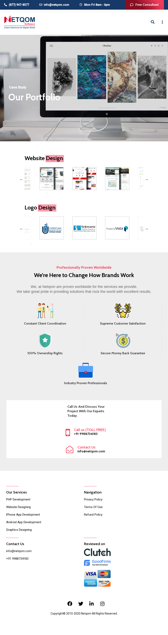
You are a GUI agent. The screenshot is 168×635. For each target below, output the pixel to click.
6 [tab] (78, 194)
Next (146, 179)
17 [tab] (130, 243)
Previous (21, 179)
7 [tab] (84, 194)
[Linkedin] (91, 604)
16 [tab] (124, 243)
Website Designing (18, 507)
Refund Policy (93, 514)
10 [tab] (102, 194)
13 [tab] (121, 194)
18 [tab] (136, 243)
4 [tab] (66, 194)
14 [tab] (112, 243)
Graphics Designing (19, 530)
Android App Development (23, 522)
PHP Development (18, 499)
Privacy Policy (93, 499)
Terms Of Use (93, 507)
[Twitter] (81, 604)
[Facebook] (70, 604)
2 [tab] (53, 194)
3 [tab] (59, 194)
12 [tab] (115, 194)
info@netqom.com (91, 451)
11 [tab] (109, 194)
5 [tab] (72, 194)
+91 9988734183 (86, 434)
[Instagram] (102, 604)
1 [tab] (47, 194)
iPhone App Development (23, 514)
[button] (144, 5)
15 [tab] (118, 243)
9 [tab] (96, 194)
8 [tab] (90, 194)
